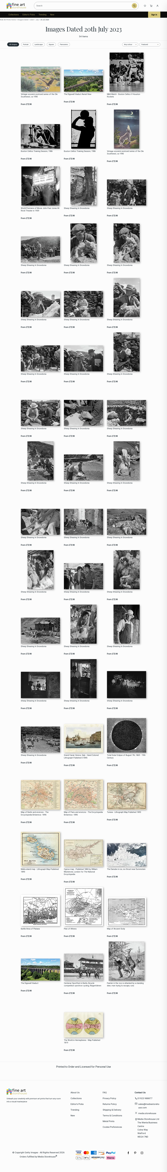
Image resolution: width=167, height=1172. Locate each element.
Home (13, 20)
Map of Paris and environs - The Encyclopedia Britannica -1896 (83, 813)
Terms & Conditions (112, 1115)
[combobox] (83, 5)
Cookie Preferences (112, 1127)
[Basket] (151, 6)
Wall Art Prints (5, 20)
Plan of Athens (70, 929)
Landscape (39, 44)
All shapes (13, 44)
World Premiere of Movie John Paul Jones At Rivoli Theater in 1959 (40, 209)
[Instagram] (142, 1154)
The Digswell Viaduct (29, 983)
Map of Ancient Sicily (116, 929)
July (37, 20)
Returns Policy (110, 1104)
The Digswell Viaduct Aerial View (77, 94)
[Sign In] (157, 6)
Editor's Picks (28, 14)
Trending (42, 14)
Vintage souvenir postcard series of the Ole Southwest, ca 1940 (39, 95)
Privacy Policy (109, 1098)
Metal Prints (108, 1121)
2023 (32, 20)
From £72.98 (26, 104)
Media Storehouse (47, 1156)
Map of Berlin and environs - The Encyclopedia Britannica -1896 (35, 813)
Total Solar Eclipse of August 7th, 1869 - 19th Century (126, 756)
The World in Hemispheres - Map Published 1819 (82, 1041)
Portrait (25, 44)
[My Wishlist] (145, 6)
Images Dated (23, 20)
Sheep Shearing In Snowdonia (76, 208)
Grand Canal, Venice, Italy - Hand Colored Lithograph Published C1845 (81, 756)
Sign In (154, 15)
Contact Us (140, 1092)
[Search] (134, 5)
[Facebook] (128, 1154)
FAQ (105, 1092)
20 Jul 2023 (44, 20)
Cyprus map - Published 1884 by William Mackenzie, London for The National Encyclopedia (80, 871)
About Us (75, 1092)
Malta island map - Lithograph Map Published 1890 (40, 870)
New (52, 14)
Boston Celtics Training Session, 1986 (37, 151)
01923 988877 (145, 1098)
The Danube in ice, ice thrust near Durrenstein (126, 869)
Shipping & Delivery (112, 1109)
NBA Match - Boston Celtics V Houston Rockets (123, 95)
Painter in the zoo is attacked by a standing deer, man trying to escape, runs (125, 984)
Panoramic (64, 44)
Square (51, 44)
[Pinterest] (135, 1154)
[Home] (19, 6)
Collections (13, 14)
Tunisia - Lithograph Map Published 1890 (124, 812)
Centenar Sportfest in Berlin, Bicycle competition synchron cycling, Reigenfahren (82, 984)
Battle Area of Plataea (30, 929)
